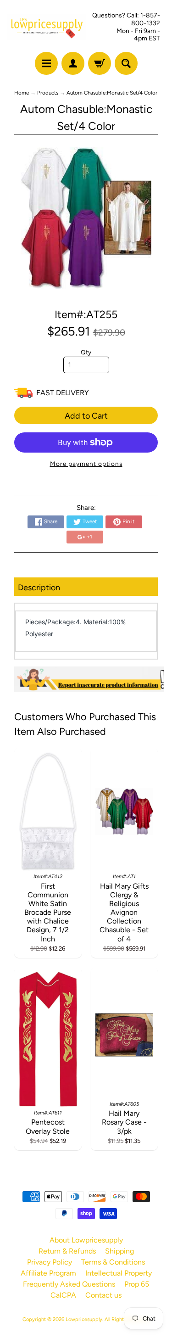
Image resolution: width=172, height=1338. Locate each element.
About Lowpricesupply (86, 1240)
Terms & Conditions (113, 1262)
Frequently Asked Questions (69, 1284)
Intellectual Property (118, 1273)
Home (21, 93)
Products (47, 93)
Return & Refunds (67, 1251)
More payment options (86, 463)
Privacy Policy (49, 1262)
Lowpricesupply (84, 1319)
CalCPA (63, 1295)
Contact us (103, 1295)
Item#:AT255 (86, 314)
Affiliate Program (48, 1273)
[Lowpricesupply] (46, 27)
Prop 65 (136, 1284)
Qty (86, 352)
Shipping (119, 1251)
